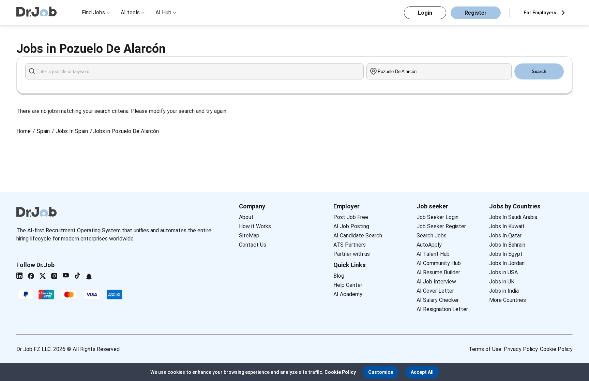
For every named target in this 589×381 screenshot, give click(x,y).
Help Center (347, 285)
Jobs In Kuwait (507, 226)
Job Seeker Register (441, 226)
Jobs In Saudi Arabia (513, 217)
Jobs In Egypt (506, 254)
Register (476, 13)
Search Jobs (432, 235)
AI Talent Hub (433, 254)
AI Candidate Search (357, 235)
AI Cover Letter (435, 291)
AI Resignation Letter (442, 309)
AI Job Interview (436, 281)
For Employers (540, 12)
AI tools (130, 12)
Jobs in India (504, 291)
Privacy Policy (521, 349)
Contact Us (252, 244)
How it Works (255, 226)
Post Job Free (350, 217)
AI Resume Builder (438, 272)
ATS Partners (349, 244)
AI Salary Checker (438, 300)
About (246, 217)
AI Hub (163, 12)
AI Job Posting (351, 226)
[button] (380, 372)
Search (539, 71)
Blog (338, 276)
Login (425, 13)
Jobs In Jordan (507, 263)
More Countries (507, 300)
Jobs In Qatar (505, 235)
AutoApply (429, 244)
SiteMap (249, 235)
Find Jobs (93, 12)
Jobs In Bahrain (507, 244)
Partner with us (351, 254)
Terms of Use (485, 349)
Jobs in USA (503, 272)
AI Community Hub (439, 263)
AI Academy (347, 294)
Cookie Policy (556, 349)
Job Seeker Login (437, 217)
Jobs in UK (501, 281)
